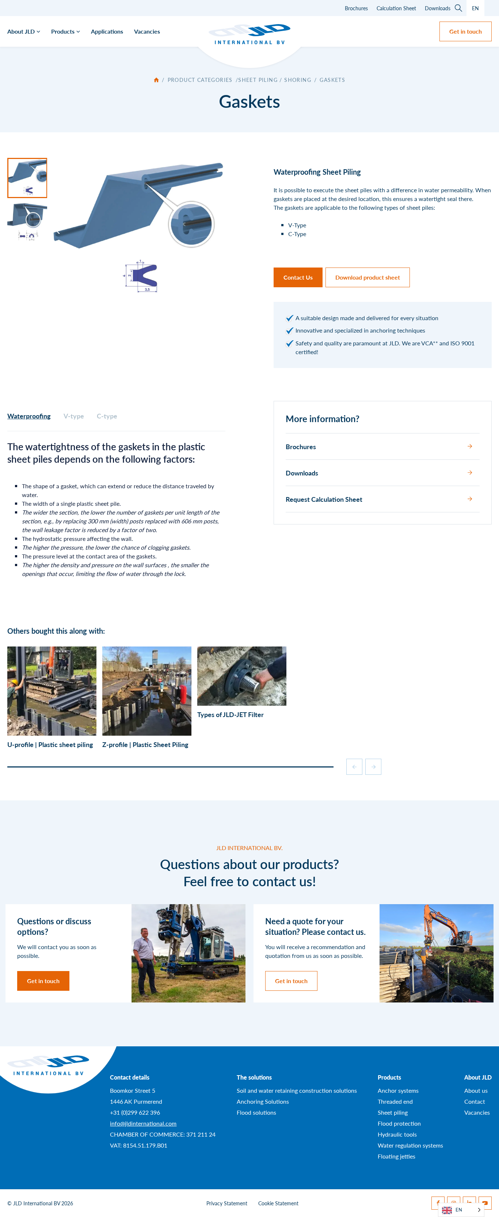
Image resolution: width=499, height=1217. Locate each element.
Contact (474, 1101)
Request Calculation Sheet (324, 499)
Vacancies (147, 31)
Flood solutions (256, 1112)
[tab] (29, 416)
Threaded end (395, 1101)
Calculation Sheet (396, 8)
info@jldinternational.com (143, 1123)
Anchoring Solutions (263, 1101)
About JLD (21, 31)
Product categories (200, 79)
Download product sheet (367, 277)
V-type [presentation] (74, 416)
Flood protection (399, 1123)
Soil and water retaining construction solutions (297, 1090)
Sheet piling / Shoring (274, 79)
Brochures (356, 8)
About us (476, 1090)
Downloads (437, 8)
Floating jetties (396, 1156)
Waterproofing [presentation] (29, 416)
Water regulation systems (410, 1145)
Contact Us (298, 277)
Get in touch (465, 31)
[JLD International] (249, 34)
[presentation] (354, 767)
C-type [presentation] (107, 416)
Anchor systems (398, 1090)
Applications (107, 31)
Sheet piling (393, 1112)
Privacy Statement (226, 1203)
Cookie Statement (278, 1203)
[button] (170, 766)
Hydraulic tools (397, 1134)
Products (63, 31)
